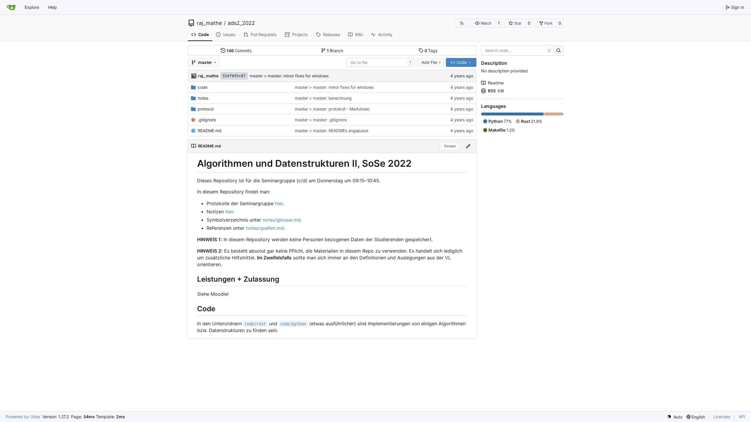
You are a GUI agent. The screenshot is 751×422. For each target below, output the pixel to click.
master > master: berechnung (323, 98)
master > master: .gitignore (321, 119)
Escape (450, 146)
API (742, 416)
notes (203, 98)
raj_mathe (209, 23)
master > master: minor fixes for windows (289, 75)
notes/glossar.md (282, 220)
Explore (32, 7)
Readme (496, 82)
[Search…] (558, 50)
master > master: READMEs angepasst (331, 130)
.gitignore (207, 119)
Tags (431, 50)
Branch (335, 50)
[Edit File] (468, 146)
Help (52, 7)
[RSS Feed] (461, 23)
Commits (239, 50)
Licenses (721, 416)
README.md (209, 130)
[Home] (11, 7)
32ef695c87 (234, 76)
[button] (483, 23)
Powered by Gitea (23, 416)
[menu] (674, 416)
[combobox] (380, 62)
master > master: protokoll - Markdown (332, 108)
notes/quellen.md (265, 228)
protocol (206, 108)
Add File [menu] (429, 62)
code (202, 87)
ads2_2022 (241, 23)
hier (279, 203)
